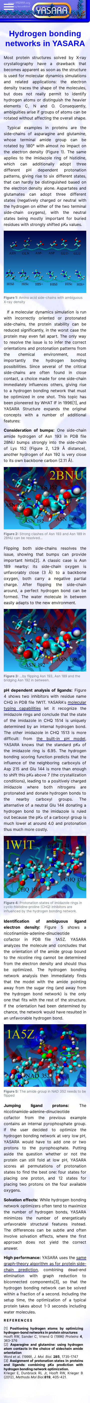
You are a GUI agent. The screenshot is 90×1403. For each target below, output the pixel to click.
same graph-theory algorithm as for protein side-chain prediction (45, 1263)
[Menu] (9, 8)
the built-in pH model (60, 738)
